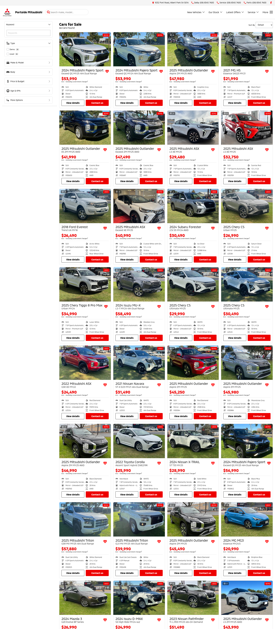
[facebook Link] (271, 2)
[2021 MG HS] (247, 49)
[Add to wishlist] (107, 71)
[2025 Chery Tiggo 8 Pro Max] (85, 284)
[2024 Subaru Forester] (193, 206)
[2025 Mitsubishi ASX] (193, 128)
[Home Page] (7, 12)
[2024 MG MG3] (247, 519)
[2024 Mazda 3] (85, 598)
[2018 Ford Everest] (85, 206)
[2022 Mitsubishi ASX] (85, 363)
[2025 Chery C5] (247, 206)
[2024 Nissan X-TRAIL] (193, 441)
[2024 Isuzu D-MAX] (139, 598)
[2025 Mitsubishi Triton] (85, 519)
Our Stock (214, 12)
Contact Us (97, 102)
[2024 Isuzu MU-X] (139, 284)
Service (251, 12)
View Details (73, 102)
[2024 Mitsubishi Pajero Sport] (85, 49)
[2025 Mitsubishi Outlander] (193, 49)
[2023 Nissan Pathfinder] (193, 598)
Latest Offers (233, 12)
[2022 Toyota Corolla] (139, 441)
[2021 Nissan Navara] (139, 363)
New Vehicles (194, 12)
